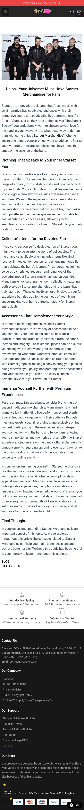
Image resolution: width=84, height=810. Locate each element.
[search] (72, 11)
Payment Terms (12, 723)
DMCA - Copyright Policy (17, 695)
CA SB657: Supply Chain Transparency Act (28, 700)
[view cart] (78, 11)
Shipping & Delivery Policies (19, 718)
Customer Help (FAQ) (15, 740)
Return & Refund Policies (17, 729)
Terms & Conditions (14, 684)
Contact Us (9, 734)
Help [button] (77, 805)
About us (8, 678)
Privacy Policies (12, 689)
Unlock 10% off (7, 793)
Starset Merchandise (48, 135)
